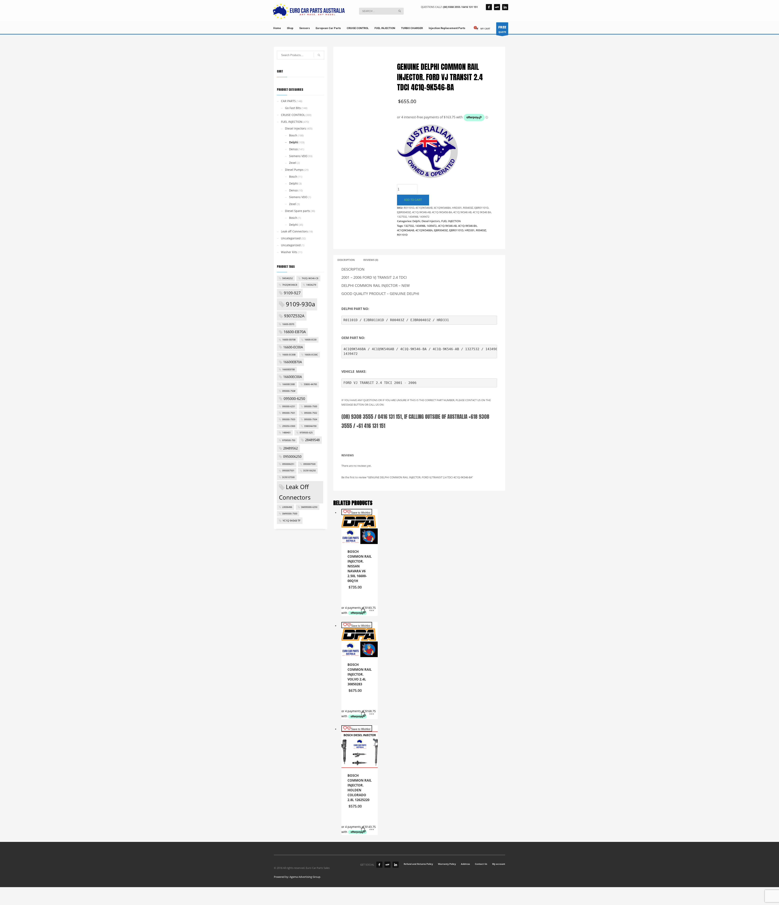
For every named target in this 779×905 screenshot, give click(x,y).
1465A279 (311, 284)
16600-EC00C (311, 354)
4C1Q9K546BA (424, 230)
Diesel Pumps (294, 170)
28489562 (290, 448)
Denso (293, 149)
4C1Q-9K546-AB (447, 226)
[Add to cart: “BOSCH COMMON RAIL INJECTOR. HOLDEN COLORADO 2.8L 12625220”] (363, 830)
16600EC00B (288, 384)
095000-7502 (310, 412)
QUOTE (502, 29)
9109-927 (292, 293)
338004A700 (310, 426)
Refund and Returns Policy (418, 863)
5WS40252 (287, 278)
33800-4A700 (310, 384)
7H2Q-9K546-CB (310, 278)
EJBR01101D (456, 230)
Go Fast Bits (293, 108)
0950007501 (288, 470)
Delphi (416, 221)
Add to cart (413, 199)
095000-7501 (288, 412)
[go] (400, 11)
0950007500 (309, 464)
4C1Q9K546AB (405, 230)
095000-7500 (310, 406)
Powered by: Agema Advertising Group (297, 877)
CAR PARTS (288, 101)
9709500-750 (288, 440)
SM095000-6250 (309, 507)
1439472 (432, 226)
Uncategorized (291, 245)
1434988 (420, 226)
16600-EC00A (293, 347)
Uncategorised (291, 238)
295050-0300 (288, 426)
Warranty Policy (447, 863)
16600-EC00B (289, 354)
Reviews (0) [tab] (370, 260)
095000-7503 (288, 419)
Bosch (293, 135)
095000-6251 (288, 406)
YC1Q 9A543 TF (291, 520)
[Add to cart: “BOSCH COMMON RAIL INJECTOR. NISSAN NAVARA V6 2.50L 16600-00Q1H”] (363, 611)
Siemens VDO (298, 156)
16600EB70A (292, 362)
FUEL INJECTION (451, 221)
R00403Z (481, 230)
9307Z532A (294, 316)
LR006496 (287, 507)
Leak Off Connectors (295, 492)
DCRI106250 (309, 470)
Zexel (292, 163)
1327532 (409, 226)
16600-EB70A (295, 331)
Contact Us (481, 863)
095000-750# (288, 391)
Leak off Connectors (294, 231)
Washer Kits (289, 252)
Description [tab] (346, 260)
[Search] (319, 55)
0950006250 (292, 456)
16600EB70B (288, 369)
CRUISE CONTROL (293, 115)
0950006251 (288, 464)
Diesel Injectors (431, 221)
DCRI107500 (288, 477)
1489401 (286, 432)
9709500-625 (306, 432)
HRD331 (470, 230)
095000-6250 (294, 398)
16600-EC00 (310, 339)
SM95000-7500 (289, 513)
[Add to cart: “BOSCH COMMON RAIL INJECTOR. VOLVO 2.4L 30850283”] (363, 714)
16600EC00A (292, 377)
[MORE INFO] (372, 611)
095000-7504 (310, 419)
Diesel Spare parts (297, 211)
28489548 (312, 440)
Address (465, 863)
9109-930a (300, 304)
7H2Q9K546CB (289, 284)
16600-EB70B (289, 339)
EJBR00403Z (441, 230)
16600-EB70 (288, 324)
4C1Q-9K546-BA (467, 226)
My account (498, 863)
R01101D (402, 235)
